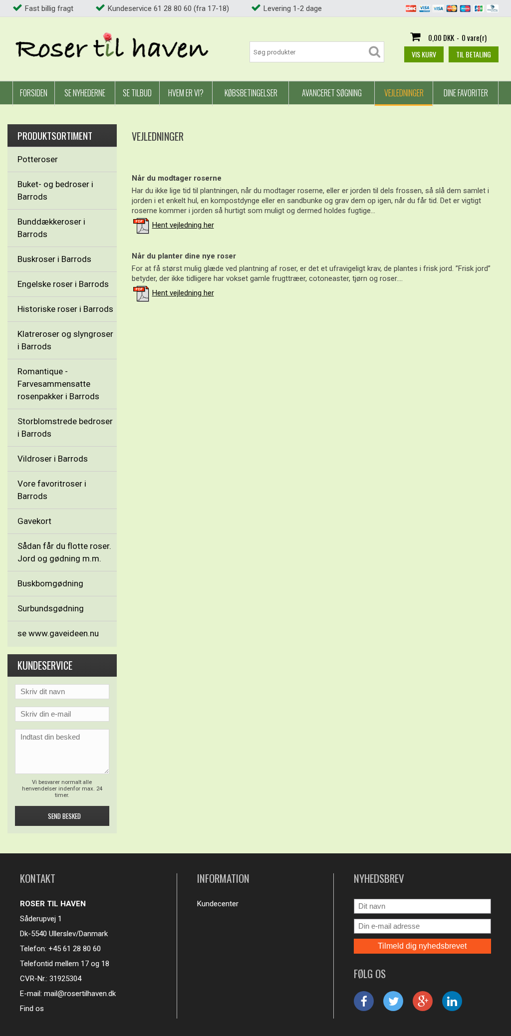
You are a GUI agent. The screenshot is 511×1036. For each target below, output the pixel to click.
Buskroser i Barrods (54, 259)
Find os (32, 1008)
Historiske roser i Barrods (65, 309)
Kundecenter (218, 903)
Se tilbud (137, 93)
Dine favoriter (466, 93)
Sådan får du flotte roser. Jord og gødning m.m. (64, 552)
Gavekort (34, 521)
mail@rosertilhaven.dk (80, 993)
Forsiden (33, 93)
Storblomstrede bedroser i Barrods (65, 427)
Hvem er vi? (186, 93)
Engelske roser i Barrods (63, 284)
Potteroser (37, 159)
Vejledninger (404, 93)
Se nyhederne (84, 93)
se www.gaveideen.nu (58, 633)
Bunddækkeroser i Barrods (51, 228)
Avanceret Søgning (332, 93)
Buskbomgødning (50, 583)
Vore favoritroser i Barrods (51, 490)
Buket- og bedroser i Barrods (55, 190)
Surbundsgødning (50, 608)
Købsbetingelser (251, 93)
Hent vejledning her (183, 225)
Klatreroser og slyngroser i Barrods (65, 340)
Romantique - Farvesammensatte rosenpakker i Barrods (58, 383)
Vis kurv (424, 54)
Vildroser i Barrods (52, 459)
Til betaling (473, 54)
